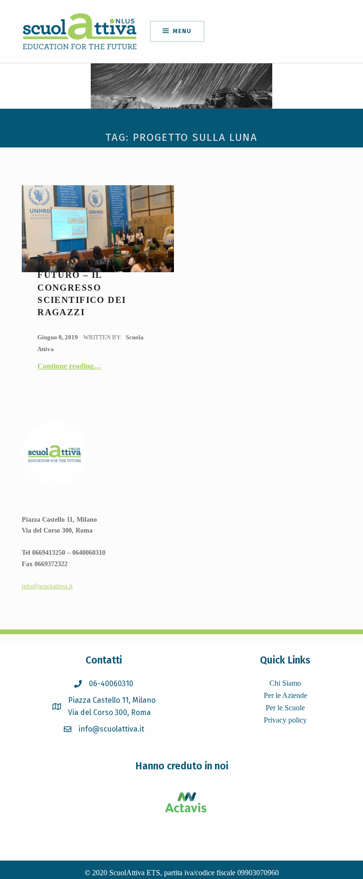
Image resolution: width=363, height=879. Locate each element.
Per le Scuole (285, 708)
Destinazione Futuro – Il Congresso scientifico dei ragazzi (81, 287)
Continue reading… (69, 366)
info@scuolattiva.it (47, 586)
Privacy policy (285, 720)
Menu (182, 30)
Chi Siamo (285, 683)
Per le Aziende (285, 695)
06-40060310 (111, 683)
